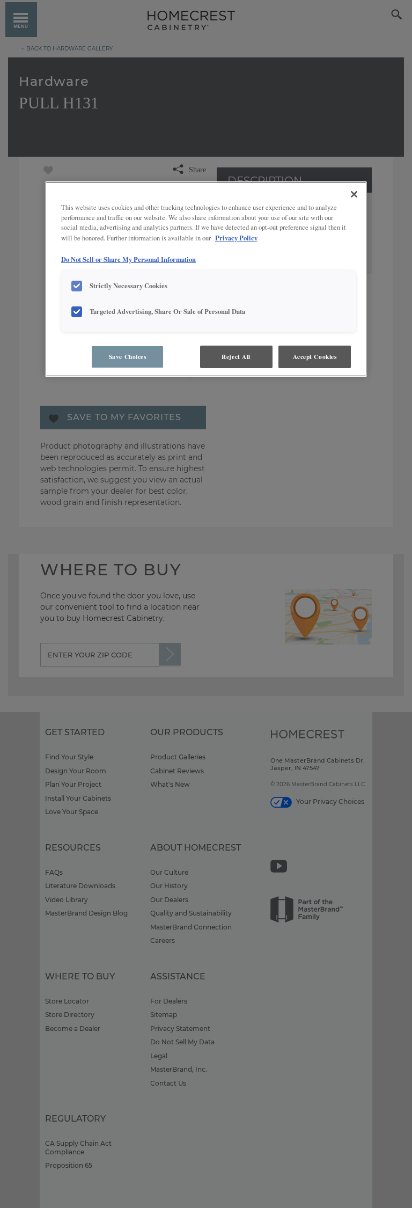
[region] (206, 279)
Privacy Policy (236, 238)
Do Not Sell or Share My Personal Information (128, 259)
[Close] (354, 194)
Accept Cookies (315, 356)
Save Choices (127, 356)
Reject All (236, 356)
